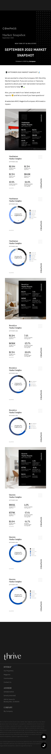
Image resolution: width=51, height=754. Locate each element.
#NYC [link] (17, 101)
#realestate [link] (9, 101)
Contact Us (7, 682)
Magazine (7, 674)
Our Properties (8, 671)
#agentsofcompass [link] (27, 101)
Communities (8, 678)
